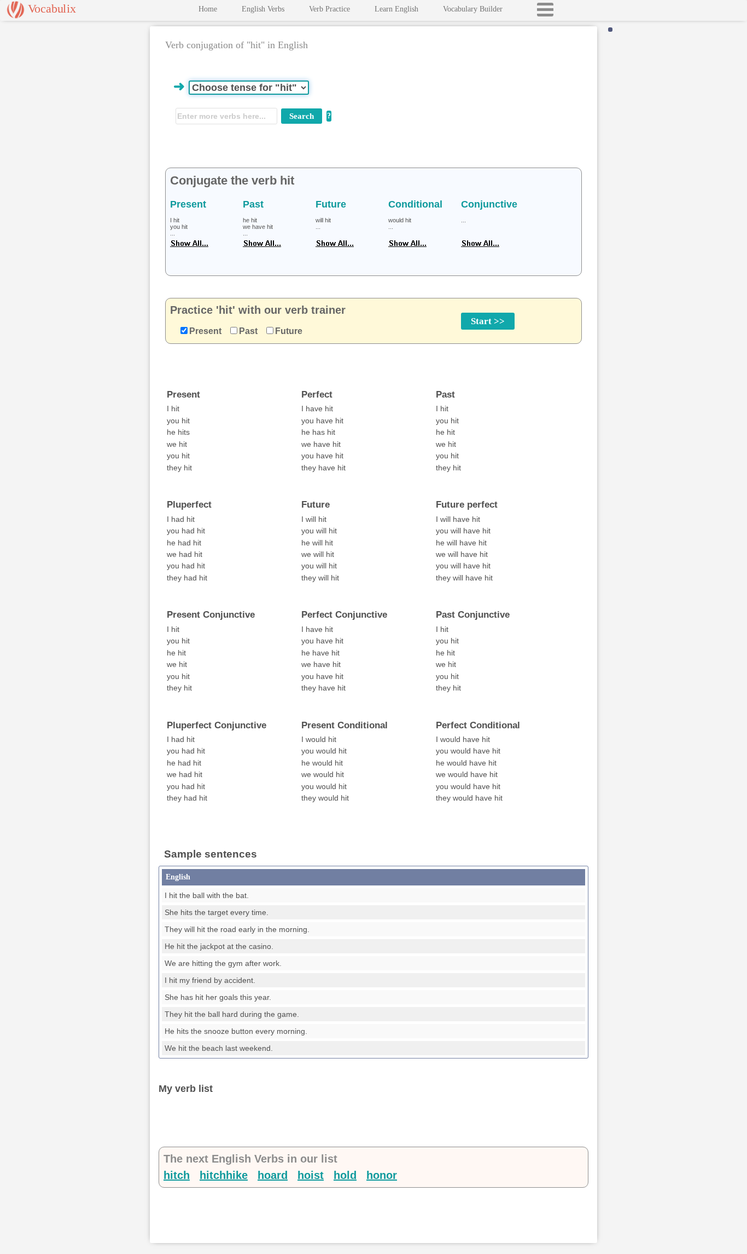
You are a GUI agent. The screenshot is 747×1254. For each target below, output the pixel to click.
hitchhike (224, 1175)
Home (208, 9)
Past (248, 331)
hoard (273, 1175)
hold (345, 1175)
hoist (310, 1175)
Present (205, 331)
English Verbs (263, 9)
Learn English (396, 9)
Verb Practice (329, 9)
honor (381, 1175)
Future (288, 331)
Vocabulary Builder (473, 9)
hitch (177, 1175)
